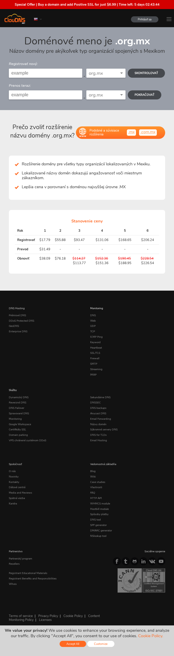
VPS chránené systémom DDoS (27, 440)
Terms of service (21, 616)
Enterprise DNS (18, 331)
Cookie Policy (73, 616)
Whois (13, 584)
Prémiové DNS (17, 315)
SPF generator (98, 525)
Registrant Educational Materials (28, 573)
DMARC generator (101, 530)
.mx (131, 132)
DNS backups (98, 408)
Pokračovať (145, 95)
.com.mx (147, 132)
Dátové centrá (17, 487)
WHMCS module (100, 503)
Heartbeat (96, 348)
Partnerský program (20, 558)
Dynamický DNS (19, 397)
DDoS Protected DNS (21, 321)
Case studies (97, 482)
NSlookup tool (98, 536)
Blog (93, 471)
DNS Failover (16, 408)
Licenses (45, 619)
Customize (101, 644)
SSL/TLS (95, 353)
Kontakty (14, 482)
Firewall (94, 358)
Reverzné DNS (17, 402)
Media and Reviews (20, 492)
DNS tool (95, 519)
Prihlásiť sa (145, 19)
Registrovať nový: (23, 63)
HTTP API (96, 498)
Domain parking (18, 435)
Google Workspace (20, 424)
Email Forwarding (100, 419)
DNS (93, 315)
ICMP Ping (96, 337)
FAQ (92, 492)
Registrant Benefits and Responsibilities (33, 578)
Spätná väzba (17, 498)
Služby (13, 390)
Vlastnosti (96, 487)
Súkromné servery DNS (104, 429)
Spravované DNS (19, 413)
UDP (93, 326)
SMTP (93, 364)
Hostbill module (99, 509)
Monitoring (96, 308)
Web (93, 321)
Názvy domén (98, 424)
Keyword (95, 342)
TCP (92, 331)
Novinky (14, 476)
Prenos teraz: (20, 85)
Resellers (14, 564)
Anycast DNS (98, 413)
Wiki (93, 476)
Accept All (72, 644)
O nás (12, 471)
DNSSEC (95, 402)
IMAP (93, 374)
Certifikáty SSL (17, 429)
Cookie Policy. (150, 636)
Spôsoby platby (99, 514)
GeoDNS (14, 326)
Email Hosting (98, 440)
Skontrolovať (146, 73)
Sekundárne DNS (100, 397)
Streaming (96, 369)
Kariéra (13, 503)
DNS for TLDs (98, 435)
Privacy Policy (48, 616)
